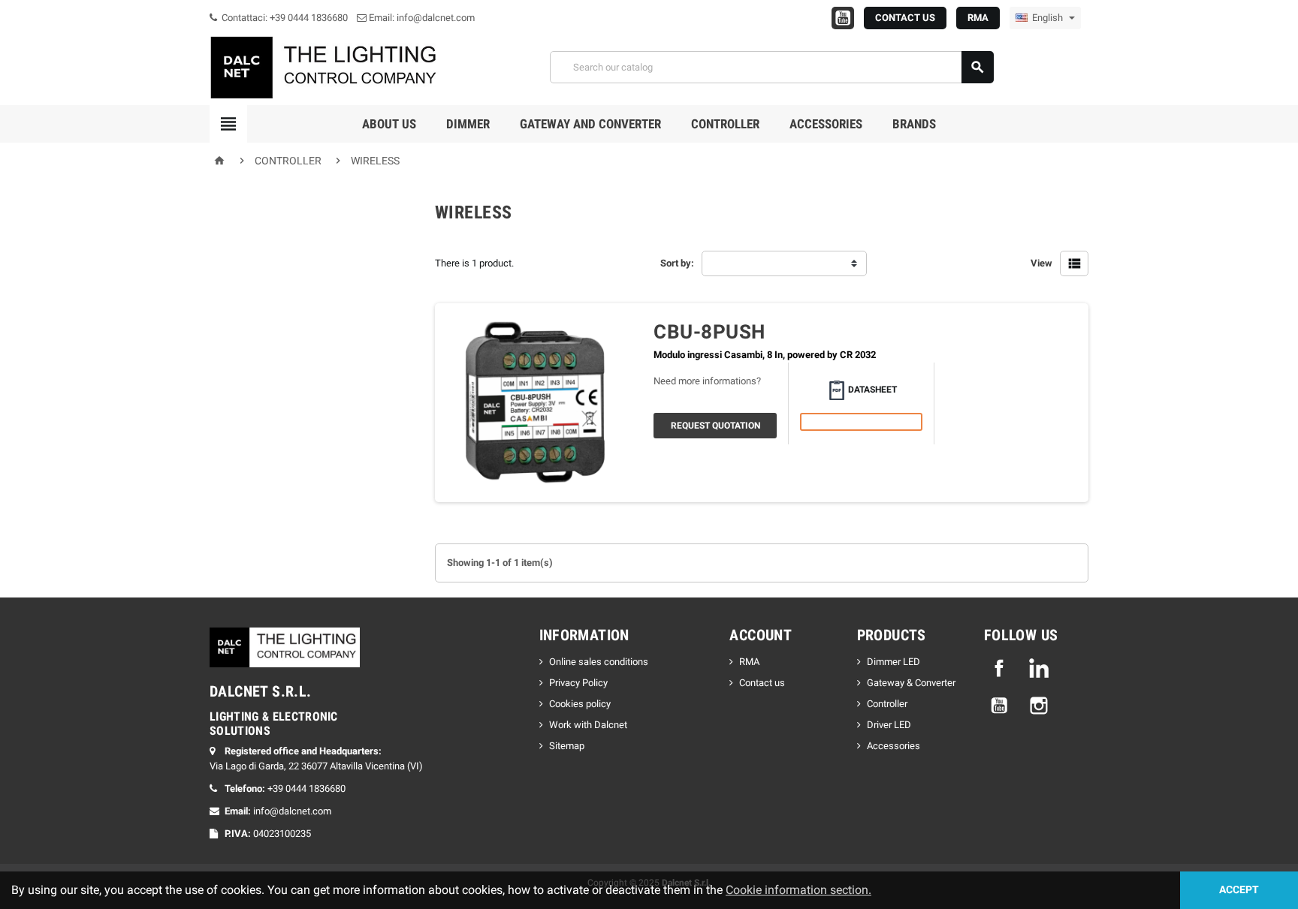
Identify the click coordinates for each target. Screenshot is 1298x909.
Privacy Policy (578, 682)
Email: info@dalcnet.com (421, 17)
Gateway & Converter (911, 682)
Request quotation (715, 425)
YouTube (999, 706)
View (1041, 263)
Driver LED (889, 724)
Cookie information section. (798, 890)
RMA (978, 17)
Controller (725, 123)
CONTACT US (905, 17)
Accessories (825, 123)
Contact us (762, 682)
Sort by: (677, 263)
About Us (389, 123)
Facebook (999, 668)
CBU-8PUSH (709, 332)
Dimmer (468, 123)
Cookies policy (580, 703)
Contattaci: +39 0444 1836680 (283, 17)
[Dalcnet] (326, 66)
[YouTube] (843, 18)
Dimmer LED (893, 661)
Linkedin (1039, 668)
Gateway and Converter (590, 123)
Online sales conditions (598, 661)
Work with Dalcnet (588, 724)
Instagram (1039, 706)
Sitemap (566, 745)
